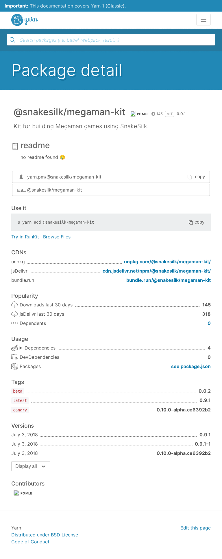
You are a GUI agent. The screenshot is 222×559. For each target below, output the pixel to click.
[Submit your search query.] (12, 40)
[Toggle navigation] (203, 19)
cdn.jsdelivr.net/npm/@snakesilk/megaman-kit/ (157, 271)
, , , (38, 348)
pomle (143, 114)
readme (35, 145)
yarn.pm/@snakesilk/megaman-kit (64, 177)
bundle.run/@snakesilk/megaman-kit (168, 280)
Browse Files (57, 237)
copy (200, 176)
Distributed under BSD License (44, 535)
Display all (26, 466)
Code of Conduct (30, 542)
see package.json (191, 366)
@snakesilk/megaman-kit (54, 190)
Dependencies (40, 348)
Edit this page (195, 528)
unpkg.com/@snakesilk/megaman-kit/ (167, 261)
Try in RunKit (25, 237)
